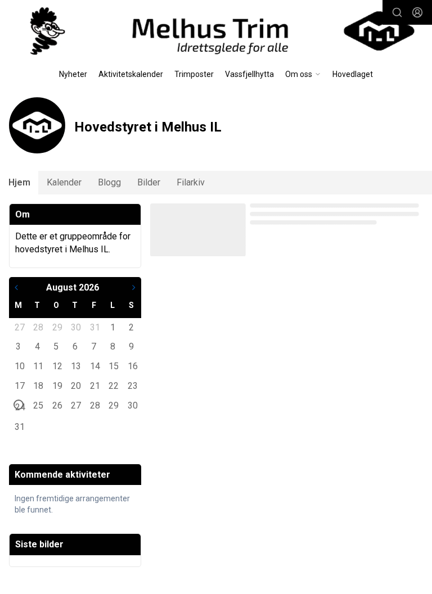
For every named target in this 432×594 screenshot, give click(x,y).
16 (132, 366)
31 (94, 327)
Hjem (19, 182)
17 (19, 385)
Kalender (64, 182)
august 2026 (72, 287)
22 (113, 385)
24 (19, 406)
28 (37, 327)
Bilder (148, 182)
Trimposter (194, 74)
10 (19, 366)
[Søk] (397, 12)
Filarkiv (191, 182)
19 (56, 385)
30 (75, 327)
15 (113, 366)
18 (37, 385)
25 (37, 405)
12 (56, 366)
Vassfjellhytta (249, 74)
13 (75, 366)
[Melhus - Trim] (216, 31)
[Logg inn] (417, 12)
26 (56, 405)
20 (75, 385)
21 (94, 385)
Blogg (109, 182)
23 (132, 385)
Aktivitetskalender (130, 74)
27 (19, 327)
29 (56, 327)
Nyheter (73, 74)
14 (94, 366)
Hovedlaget (352, 74)
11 (37, 366)
